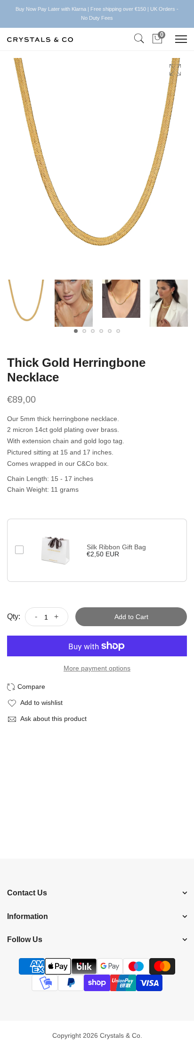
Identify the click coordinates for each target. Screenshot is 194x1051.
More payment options (97, 668)
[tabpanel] (26, 303)
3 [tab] (93, 331)
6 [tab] (118, 331)
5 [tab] (110, 331)
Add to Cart (131, 617)
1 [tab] (76, 331)
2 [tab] (84, 331)
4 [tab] (101, 331)
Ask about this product (53, 718)
